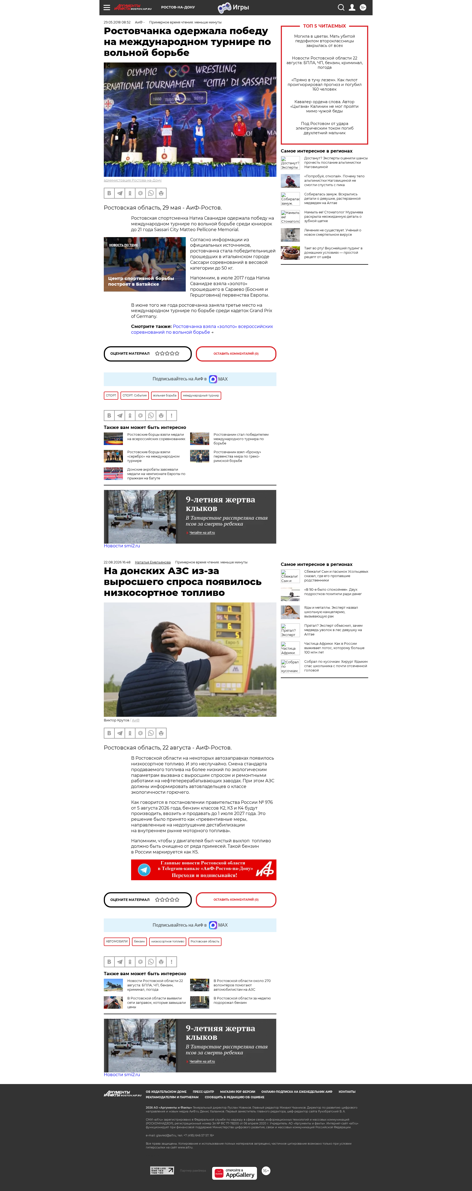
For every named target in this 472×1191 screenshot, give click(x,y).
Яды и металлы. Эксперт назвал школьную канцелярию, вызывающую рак (331, 611)
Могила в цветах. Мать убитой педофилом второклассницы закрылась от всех (324, 41)
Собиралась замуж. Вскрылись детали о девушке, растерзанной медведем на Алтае (332, 198)
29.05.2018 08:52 (117, 22)
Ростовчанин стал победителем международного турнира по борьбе (241, 438)
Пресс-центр (203, 1092)
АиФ (136, 720)
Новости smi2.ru (122, 545)
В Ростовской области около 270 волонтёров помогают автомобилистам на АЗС (242, 985)
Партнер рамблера (193, 1170)
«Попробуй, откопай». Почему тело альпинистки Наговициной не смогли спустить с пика (334, 180)
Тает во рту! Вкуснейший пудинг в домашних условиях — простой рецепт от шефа (333, 252)
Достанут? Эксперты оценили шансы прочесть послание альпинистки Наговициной (336, 162)
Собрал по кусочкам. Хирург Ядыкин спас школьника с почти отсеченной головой (336, 665)
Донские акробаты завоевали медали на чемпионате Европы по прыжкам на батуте (156, 473)
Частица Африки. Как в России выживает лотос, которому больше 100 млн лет (334, 647)
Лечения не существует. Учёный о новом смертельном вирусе (332, 232)
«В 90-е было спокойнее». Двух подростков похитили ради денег (333, 591)
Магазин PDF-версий (237, 1092)
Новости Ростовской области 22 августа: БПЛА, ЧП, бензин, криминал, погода (325, 63)
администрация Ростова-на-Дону (133, 180)
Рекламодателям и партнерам (172, 1097)
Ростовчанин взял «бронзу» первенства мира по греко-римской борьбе (237, 456)
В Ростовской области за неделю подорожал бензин (242, 1000)
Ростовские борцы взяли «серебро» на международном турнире (153, 456)
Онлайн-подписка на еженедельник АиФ (296, 1092)
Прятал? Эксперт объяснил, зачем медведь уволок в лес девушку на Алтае (333, 629)
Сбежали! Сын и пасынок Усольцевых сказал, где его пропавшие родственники (336, 575)
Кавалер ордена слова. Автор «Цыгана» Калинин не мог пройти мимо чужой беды (324, 107)
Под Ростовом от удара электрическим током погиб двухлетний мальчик (324, 128)
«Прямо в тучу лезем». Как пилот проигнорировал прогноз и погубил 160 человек (325, 85)
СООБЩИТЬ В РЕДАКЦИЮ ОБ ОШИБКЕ (234, 1097)
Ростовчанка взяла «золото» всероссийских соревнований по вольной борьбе (202, 329)
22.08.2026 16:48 (117, 562)
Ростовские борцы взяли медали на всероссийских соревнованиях (156, 436)
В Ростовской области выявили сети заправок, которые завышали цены (156, 1002)
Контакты (347, 1092)
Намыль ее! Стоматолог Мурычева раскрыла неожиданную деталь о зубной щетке (333, 216)
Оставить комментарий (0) (236, 354)
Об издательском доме (166, 1092)
